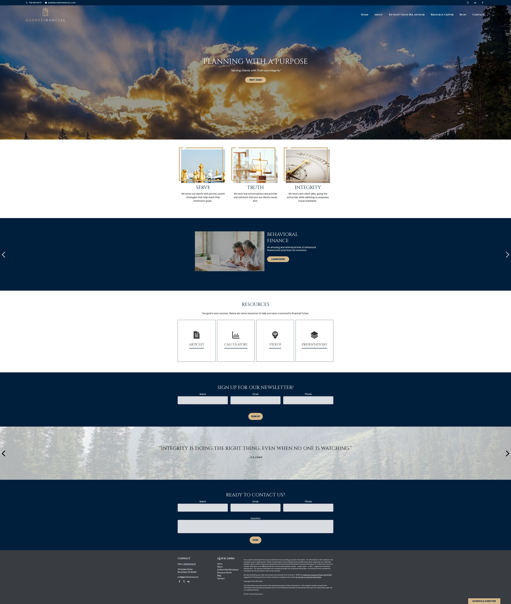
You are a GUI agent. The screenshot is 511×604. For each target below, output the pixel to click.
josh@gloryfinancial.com (61, 2)
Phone (308, 394)
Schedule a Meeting (484, 601)
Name (202, 394)
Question (255, 518)
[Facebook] (482, 2)
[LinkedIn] (475, 2)
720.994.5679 (35, 2)
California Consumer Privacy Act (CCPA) (317, 575)
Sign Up (255, 416)
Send (255, 540)
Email (255, 394)
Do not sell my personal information (308, 577)
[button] (364, 14)
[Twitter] (468, 2)
